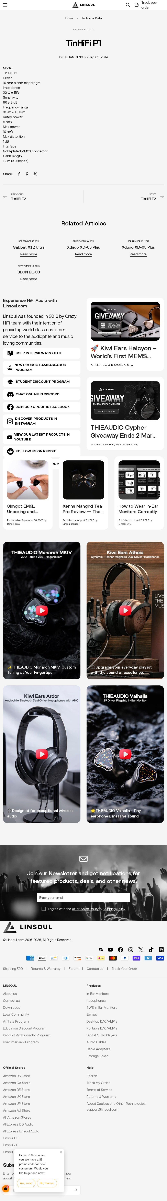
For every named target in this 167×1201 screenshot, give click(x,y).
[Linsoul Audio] (83, 5)
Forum (74, 968)
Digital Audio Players (102, 1035)
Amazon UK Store (16, 1096)
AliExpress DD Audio (18, 1124)
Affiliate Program (16, 1021)
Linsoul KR (10, 1152)
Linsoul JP (10, 1145)
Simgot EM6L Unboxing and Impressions (21, 511)
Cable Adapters (98, 1049)
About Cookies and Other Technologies (116, 1103)
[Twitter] (35, 174)
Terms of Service (99, 1089)
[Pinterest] (27, 174)
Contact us (11, 1000)
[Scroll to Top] (159, 1179)
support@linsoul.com (102, 1109)
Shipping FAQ (13, 968)
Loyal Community (16, 1014)
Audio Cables (97, 1042)
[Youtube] (110, 949)
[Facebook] (18, 174)
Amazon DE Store (16, 1089)
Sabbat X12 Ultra (29, 247)
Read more (28, 254)
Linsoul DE (10, 1138)
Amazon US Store (16, 1076)
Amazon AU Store (16, 1110)
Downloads (11, 1007)
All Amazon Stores (17, 1117)
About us (10, 993)
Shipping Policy (114, 909)
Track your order (149, 4)
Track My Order (98, 1083)
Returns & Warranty (101, 1096)
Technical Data (91, 18)
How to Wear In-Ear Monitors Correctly (138, 508)
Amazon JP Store (16, 1103)
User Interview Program (21, 1042)
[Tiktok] (151, 949)
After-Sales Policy (85, 909)
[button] (136, 5)
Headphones (96, 1000)
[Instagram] (130, 949)
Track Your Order (124, 968)
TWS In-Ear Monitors (102, 1007)
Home (69, 18)
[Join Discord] (161, 949)
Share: (7, 174)
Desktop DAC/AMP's (102, 1021)
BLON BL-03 (29, 272)
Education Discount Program (24, 1028)
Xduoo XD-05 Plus (83, 247)
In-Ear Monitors (98, 993)
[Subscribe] (75, 1190)
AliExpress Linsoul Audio (21, 1131)
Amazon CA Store (16, 1083)
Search (92, 1076)
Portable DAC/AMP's (102, 1028)
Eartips (92, 1014)
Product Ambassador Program (26, 1035)
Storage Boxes (98, 1056)
